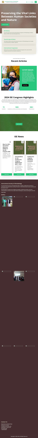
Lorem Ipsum (27, 70)
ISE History (7, 30)
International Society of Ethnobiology (11, 1)
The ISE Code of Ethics (9, 39)
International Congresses (11, 48)
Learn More (3, 192)
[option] (19, 78)
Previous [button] (3, 89)
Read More (25, 85)
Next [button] (7, 89)
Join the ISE (19, 124)
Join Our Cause (5, 24)
